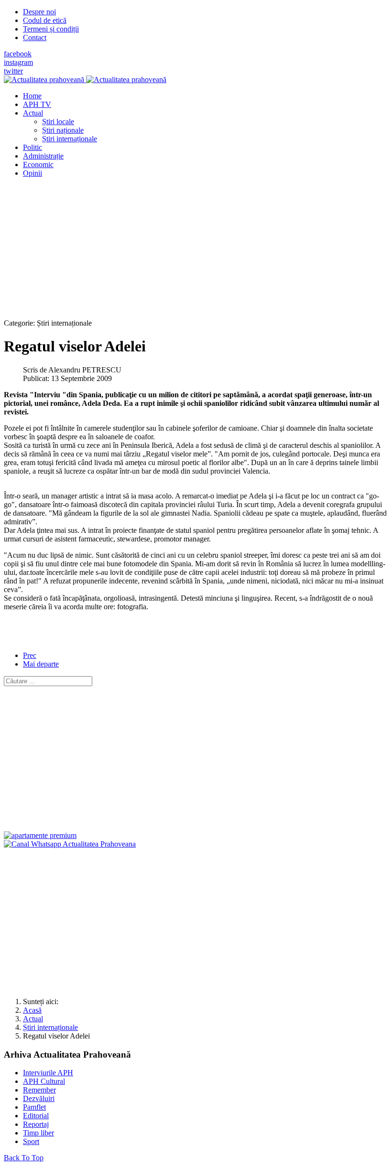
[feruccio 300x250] (40, 835)
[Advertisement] (196, 252)
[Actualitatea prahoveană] (85, 79)
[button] (33, 113)
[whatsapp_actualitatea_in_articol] (70, 844)
